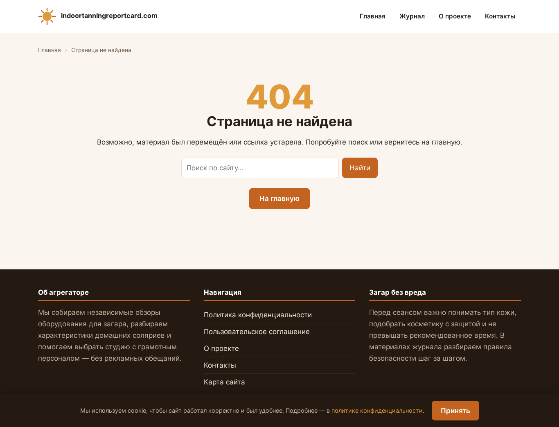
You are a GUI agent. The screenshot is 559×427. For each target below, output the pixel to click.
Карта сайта (224, 382)
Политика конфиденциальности (258, 315)
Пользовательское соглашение (257, 332)
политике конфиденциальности (377, 410)
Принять (455, 411)
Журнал (412, 16)
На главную (279, 198)
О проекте (455, 16)
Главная (372, 16)
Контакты (500, 16)
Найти (359, 168)
